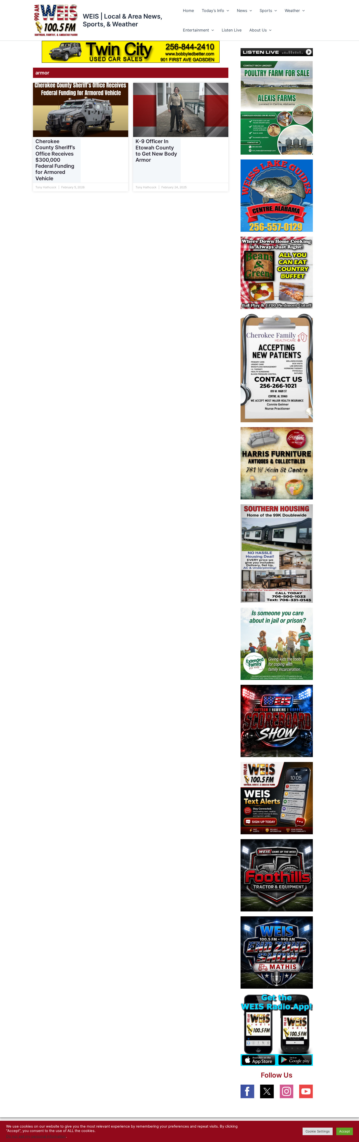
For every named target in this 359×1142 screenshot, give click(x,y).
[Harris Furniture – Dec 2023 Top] (277, 462)
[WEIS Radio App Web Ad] (277, 1029)
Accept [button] (344, 1131)
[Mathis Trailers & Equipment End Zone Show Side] (277, 952)
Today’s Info (213, 10)
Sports (266, 10)
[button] (226, 10)
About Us (258, 30)
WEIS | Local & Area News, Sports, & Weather (122, 20)
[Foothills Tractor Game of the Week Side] (277, 875)
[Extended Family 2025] (277, 643)
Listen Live (232, 30)
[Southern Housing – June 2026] (277, 553)
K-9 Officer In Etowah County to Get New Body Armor (156, 150)
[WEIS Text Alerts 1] (277, 797)
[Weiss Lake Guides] (277, 195)
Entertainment (196, 30)
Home (188, 10)
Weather (292, 10)
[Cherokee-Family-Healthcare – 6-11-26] (277, 367)
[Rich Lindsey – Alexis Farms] (277, 107)
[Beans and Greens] (277, 272)
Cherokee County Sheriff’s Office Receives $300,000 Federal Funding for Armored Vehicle (55, 159)
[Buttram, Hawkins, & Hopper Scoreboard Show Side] (277, 720)
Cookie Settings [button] (318, 1131)
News (242, 10)
